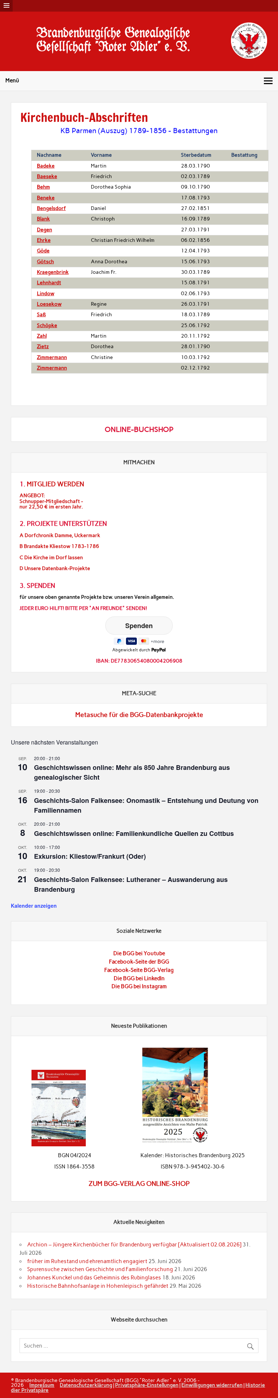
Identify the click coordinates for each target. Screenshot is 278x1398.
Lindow (45, 293)
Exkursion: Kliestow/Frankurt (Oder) (90, 856)
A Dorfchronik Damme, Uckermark (60, 535)
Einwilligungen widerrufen (212, 1385)
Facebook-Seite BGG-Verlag (139, 970)
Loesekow (49, 304)
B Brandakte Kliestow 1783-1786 (59, 546)
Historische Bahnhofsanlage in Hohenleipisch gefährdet (97, 1286)
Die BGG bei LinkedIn (139, 978)
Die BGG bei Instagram (139, 986)
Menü (12, 80)
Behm (43, 187)
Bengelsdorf (51, 208)
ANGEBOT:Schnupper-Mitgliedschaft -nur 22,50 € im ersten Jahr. (51, 501)
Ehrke (44, 240)
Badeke (46, 166)
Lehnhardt (49, 283)
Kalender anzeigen (34, 905)
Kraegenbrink (53, 272)
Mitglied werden (55, 484)
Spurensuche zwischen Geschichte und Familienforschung (100, 1269)
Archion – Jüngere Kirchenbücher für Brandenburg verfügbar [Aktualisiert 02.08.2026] (134, 1244)
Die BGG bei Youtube (139, 953)
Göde (43, 251)
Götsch (45, 262)
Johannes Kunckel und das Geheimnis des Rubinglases (94, 1277)
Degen (44, 230)
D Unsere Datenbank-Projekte (55, 568)
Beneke (46, 198)
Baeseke (47, 176)
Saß (41, 315)
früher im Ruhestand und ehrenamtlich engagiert (87, 1261)
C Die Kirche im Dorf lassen (51, 557)
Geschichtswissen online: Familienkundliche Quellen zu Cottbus (134, 833)
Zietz (43, 346)
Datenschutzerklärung (86, 1385)
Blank (43, 219)
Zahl (42, 336)
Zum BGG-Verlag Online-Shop (139, 1184)
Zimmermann (52, 357)
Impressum (41, 1385)
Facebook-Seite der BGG (139, 961)
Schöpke (47, 325)
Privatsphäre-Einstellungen (146, 1385)
